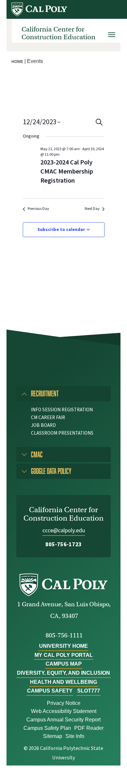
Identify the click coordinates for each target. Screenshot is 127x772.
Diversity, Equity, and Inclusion (63, 673)
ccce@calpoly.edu (63, 530)
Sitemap (52, 736)
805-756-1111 (64, 635)
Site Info (74, 736)
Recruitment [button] (45, 393)
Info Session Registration (62, 409)
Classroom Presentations (62, 433)
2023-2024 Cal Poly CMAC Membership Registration (66, 171)
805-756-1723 (63, 544)
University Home (63, 646)
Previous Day (38, 208)
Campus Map (64, 664)
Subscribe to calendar (61, 229)
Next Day (92, 208)
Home (17, 61)
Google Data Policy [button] (51, 470)
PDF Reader (89, 728)
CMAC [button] (37, 454)
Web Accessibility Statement (63, 711)
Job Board (43, 425)
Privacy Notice (63, 703)
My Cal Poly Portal (64, 655)
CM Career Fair (48, 417)
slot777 (88, 691)
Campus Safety (50, 691)
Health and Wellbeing (63, 682)
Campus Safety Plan (47, 728)
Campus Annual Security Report (63, 719)
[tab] (63, 393)
